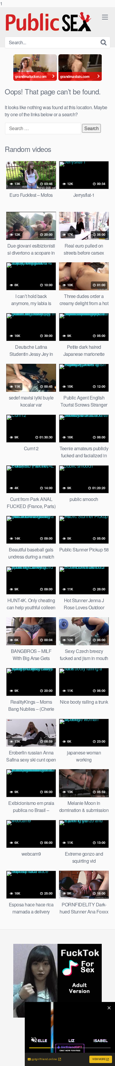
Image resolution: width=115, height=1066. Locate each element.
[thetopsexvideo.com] (49, 22)
